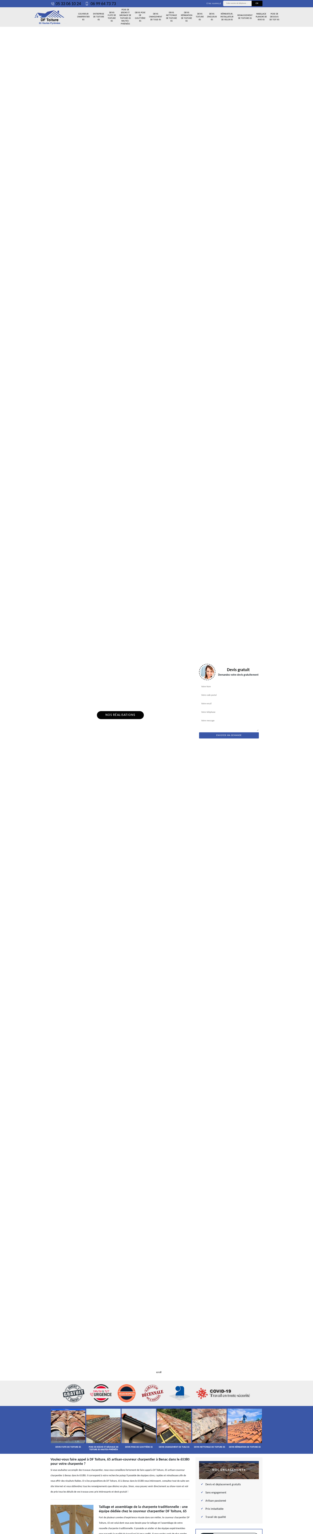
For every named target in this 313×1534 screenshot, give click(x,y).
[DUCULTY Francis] (49, 17)
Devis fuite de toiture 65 (112, 17)
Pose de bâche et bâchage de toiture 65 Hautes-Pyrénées (125, 17)
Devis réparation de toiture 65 (186, 17)
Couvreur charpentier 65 (83, 17)
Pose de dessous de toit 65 (274, 17)
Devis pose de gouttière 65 (140, 17)
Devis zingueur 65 (212, 17)
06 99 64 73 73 (103, 4)
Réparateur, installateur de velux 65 (226, 17)
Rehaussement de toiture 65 (245, 16)
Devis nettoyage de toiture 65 (171, 17)
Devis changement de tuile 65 (155, 17)
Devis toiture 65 (200, 17)
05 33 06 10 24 (68, 4)
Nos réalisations (120, 715)
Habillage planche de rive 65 (261, 17)
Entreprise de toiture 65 (98, 17)
